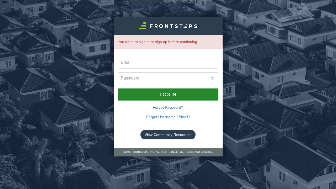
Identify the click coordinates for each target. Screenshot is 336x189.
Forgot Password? (168, 107)
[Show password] (212, 78)
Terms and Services (199, 152)
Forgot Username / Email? (168, 117)
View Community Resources (168, 135)
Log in (168, 94)
